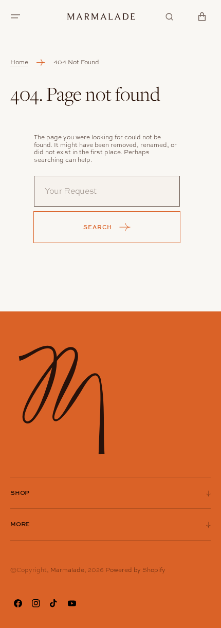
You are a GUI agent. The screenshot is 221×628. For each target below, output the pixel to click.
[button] (15, 16)
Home (19, 62)
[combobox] (107, 191)
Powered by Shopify (135, 570)
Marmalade (67, 570)
